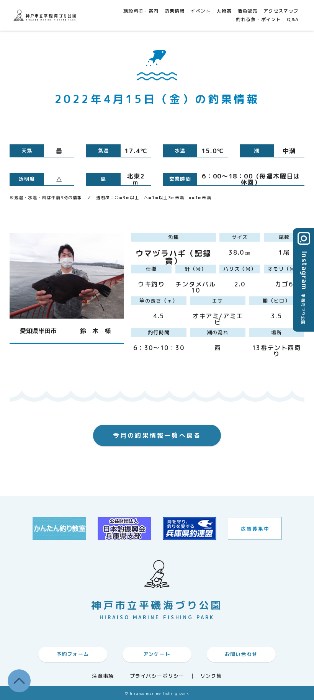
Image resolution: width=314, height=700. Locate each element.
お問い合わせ (241, 654)
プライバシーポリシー (157, 676)
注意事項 (103, 676)
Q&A (293, 19)
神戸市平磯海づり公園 (46, 15)
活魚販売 (247, 11)
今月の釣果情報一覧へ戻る (157, 435)
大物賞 (224, 11)
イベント (200, 11)
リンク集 (211, 676)
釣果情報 (175, 11)
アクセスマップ (281, 11)
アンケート (157, 654)
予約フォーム (72, 654)
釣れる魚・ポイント (258, 19)
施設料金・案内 (141, 11)
